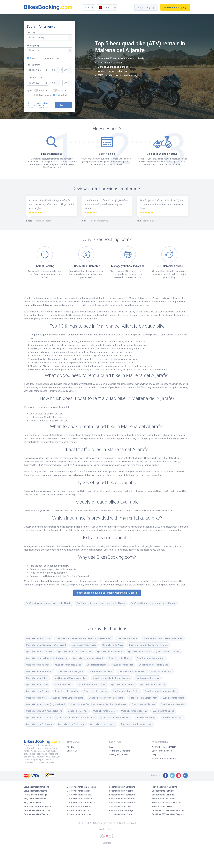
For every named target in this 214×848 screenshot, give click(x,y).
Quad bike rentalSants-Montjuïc (115, 717)
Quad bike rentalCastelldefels (132, 671)
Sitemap (107, 842)
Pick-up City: (33, 45)
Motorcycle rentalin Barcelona (81, 787)
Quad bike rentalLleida (97, 665)
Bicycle (43, 90)
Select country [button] (36, 37)
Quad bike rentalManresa (143, 704)
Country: (31, 32)
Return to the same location (47, 58)
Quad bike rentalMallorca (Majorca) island (45, 704)
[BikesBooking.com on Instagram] (178, 775)
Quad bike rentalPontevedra (39, 724)
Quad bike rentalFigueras (95, 691)
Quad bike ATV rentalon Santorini (168, 810)
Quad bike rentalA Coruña (38, 638)
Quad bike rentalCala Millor (84, 645)
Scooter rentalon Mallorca (122, 802)
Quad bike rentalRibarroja (147, 678)
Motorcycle (45, 95)
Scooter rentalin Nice (162, 806)
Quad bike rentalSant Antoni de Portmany (148, 645)
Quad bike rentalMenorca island (88, 658)
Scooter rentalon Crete (120, 814)
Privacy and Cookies (119, 754)
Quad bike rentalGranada (100, 671)
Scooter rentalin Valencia (79, 806)
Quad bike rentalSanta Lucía (71, 724)
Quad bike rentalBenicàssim (39, 671)
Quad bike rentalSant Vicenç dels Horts (44, 711)
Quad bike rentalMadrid (173, 698)
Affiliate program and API (164, 758)
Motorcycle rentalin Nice (78, 790)
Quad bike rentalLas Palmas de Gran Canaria (46, 658)
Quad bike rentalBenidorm (152, 684)
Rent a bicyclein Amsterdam (37, 806)
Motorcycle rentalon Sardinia (81, 802)
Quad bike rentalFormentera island (161, 691)
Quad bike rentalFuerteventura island (106, 698)
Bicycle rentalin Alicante (35, 790)
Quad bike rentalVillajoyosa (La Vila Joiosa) (46, 645)
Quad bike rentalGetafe (37, 678)
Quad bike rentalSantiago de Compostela (75, 717)
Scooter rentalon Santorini (37, 810)
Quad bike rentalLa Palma (167, 652)
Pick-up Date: (34, 64)
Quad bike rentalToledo (37, 684)
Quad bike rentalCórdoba (66, 691)
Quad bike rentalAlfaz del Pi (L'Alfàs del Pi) (162, 638)
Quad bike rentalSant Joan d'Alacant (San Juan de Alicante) (98, 704)
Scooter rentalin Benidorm (122, 794)
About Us (71, 747)
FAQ (111, 747)
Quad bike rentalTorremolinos (91, 684)
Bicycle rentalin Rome (34, 802)
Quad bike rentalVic (63, 684)
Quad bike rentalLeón (161, 671)
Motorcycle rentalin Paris (79, 794)
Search (63, 105)
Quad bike (63, 95)
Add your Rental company (164, 747)
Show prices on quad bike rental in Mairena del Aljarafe (107, 592)
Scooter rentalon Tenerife (164, 798)
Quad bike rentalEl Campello (39, 652)
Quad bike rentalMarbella (172, 704)
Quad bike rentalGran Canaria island (74, 652)
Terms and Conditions (119, 750)
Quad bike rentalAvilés (112, 645)
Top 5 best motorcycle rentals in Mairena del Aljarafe (101, 603)
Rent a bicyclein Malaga (35, 794)
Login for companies (162, 750)
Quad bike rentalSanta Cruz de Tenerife (111, 678)
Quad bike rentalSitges (172, 717)
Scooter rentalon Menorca (122, 798)
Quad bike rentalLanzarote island (67, 698)
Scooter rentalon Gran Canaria (167, 802)
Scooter (62, 90)
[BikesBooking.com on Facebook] (165, 775)
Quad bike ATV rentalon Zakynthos (169, 814)
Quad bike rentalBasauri (37, 691)
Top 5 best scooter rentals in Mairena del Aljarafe (48, 603)
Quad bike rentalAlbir (123, 665)
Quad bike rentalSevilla (139, 652)
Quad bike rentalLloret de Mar (143, 698)
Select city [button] (34, 50)
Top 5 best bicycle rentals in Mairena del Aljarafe (153, 603)
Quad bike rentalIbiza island (68, 665)
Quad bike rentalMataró (104, 711)
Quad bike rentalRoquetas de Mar (136, 724)
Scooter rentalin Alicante (121, 790)
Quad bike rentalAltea (36, 698)
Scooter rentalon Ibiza (120, 806)
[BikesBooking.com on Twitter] (172, 775)
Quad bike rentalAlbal (127, 638)
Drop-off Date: (35, 77)
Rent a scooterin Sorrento (164, 787)
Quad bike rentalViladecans (134, 711)
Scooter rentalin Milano (163, 790)
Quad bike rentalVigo (77, 711)
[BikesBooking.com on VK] (185, 775)
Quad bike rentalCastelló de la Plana (70, 678)
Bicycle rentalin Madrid (35, 798)
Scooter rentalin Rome (163, 794)
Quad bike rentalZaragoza (38, 717)
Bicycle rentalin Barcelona (36, 787)
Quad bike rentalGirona (163, 711)
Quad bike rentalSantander (109, 652)
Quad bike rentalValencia (37, 665)
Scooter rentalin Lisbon (78, 810)
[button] (107, 7)
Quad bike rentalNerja (146, 717)
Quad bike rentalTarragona (102, 724)
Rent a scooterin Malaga (121, 810)
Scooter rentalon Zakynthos (38, 814)
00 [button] (65, 69)
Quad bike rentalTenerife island (153, 665)
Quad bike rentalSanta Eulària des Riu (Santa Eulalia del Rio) (83, 638)
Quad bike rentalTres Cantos (126, 691)
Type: (30, 90)
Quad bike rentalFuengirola (70, 671)
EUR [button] (87, 7)
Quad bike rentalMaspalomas (150, 658)
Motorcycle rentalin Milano (79, 798)
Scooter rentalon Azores (79, 814)
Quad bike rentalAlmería (119, 658)
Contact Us (72, 750)
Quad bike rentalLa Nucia (122, 684)
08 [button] (53, 69)
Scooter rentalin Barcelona (122, 787)
